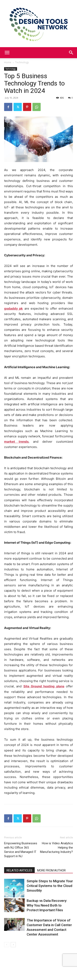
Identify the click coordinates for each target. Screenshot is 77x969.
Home (7, 62)
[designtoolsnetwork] (38, 23)
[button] (7, 52)
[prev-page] (6, 944)
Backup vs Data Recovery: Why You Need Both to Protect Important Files (47, 905)
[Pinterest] (27, 107)
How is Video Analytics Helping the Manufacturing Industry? (56, 847)
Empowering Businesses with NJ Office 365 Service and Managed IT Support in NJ (20, 849)
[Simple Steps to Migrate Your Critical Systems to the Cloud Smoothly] (14, 888)
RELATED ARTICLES (19, 870)
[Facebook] (8, 107)
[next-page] (13, 944)
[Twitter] (18, 107)
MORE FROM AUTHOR (51, 870)
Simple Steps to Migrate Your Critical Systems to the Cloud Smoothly (50, 885)
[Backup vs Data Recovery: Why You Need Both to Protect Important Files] (14, 905)
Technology (22, 62)
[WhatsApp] (36, 107)
